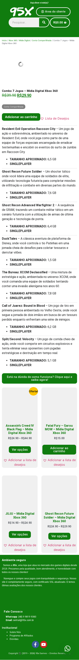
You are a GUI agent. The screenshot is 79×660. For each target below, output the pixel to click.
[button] (54, 118)
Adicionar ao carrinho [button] (59, 449)
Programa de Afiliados (21, 635)
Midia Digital (24, 40)
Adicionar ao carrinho (21, 117)
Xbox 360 (13, 40)
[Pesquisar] (44, 22)
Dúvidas (14, 639)
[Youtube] (43, 644)
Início (4, 40)
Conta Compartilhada (41, 40)
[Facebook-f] (35, 644)
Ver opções (20, 449)
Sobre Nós (15, 632)
